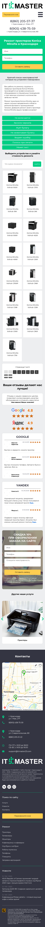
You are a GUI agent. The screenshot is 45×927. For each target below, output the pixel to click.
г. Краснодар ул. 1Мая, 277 (22, 24)
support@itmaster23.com (20, 751)
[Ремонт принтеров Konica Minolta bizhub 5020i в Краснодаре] (12, 177)
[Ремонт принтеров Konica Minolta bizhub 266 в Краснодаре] (33, 201)
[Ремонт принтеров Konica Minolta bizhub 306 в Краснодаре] (12, 201)
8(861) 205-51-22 (15, 737)
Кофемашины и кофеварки (13, 843)
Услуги (5, 803)
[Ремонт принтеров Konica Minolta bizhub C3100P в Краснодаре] (12, 273)
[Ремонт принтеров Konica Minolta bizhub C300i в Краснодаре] (12, 321)
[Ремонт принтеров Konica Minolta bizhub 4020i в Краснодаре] (33, 225)
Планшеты (6, 857)
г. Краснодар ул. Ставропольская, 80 (22, 32)
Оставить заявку (22, 67)
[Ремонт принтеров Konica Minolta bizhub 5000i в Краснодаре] (12, 225)
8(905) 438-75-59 (22, 29)
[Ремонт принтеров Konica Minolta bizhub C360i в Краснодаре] (33, 321)
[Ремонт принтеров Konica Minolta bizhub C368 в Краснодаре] (33, 273)
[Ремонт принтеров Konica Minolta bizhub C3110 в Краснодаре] (33, 177)
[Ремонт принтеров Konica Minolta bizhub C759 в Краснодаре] (12, 345)
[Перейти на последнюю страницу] (10, 376)
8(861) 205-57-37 (22, 21)
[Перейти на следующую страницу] (6, 376)
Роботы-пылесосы (9, 850)
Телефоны (6, 853)
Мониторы (6, 839)
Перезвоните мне (11, 15)
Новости (5, 806)
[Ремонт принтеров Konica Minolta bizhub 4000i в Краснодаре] (12, 249)
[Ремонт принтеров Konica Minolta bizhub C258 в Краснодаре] (33, 297)
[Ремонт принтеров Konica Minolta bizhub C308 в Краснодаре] (12, 297)
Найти (37, 164)
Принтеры (6, 832)
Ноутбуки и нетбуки (10, 846)
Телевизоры (7, 836)
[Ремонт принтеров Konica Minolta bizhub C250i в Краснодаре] (33, 249)
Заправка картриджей (11, 860)
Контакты (6, 810)
